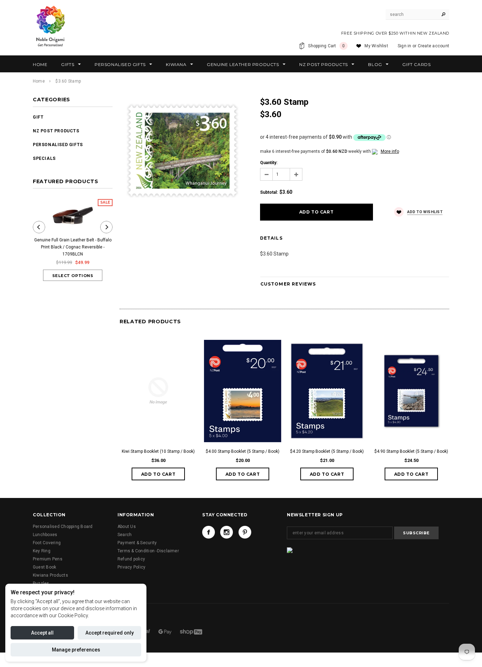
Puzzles (41, 583)
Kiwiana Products (50, 575)
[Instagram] (226, 532)
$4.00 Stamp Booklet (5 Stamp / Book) (242, 451)
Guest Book (44, 567)
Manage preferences (76, 650)
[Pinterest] (245, 532)
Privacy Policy (131, 567)
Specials (44, 158)
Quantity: (268, 162)
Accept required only (109, 633)
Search (125, 534)
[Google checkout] (165, 631)
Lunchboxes (45, 534)
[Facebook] (208, 532)
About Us (127, 526)
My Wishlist (376, 45)
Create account (433, 45)
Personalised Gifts (58, 144)
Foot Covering (47, 542)
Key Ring (41, 550)
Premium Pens (47, 559)
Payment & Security (137, 542)
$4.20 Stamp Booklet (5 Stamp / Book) (327, 451)
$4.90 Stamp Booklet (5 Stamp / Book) (411, 451)
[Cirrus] (191, 631)
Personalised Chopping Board (62, 526)
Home (39, 81)
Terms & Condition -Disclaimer (148, 550)
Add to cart (158, 474)
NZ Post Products (56, 130)
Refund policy (131, 559)
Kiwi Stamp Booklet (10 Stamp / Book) (158, 451)
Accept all (42, 633)
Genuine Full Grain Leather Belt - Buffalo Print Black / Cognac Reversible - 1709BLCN (73, 247)
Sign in (404, 45)
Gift (38, 117)
